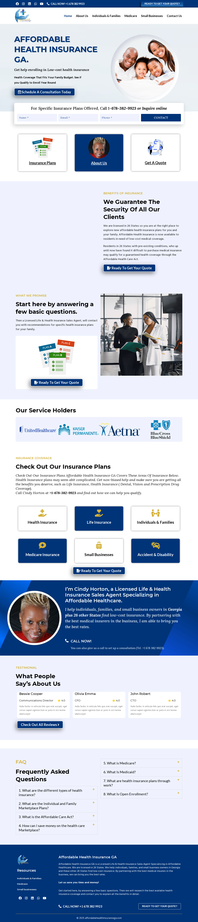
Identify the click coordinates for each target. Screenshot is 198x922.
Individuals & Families (106, 16)
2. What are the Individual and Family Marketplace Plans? (47, 805)
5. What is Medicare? (119, 763)
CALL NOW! (81, 641)
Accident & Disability (156, 554)
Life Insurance (99, 522)
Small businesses (26, 889)
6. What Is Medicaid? (119, 772)
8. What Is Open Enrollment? (125, 794)
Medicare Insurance (42, 554)
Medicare (131, 16)
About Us (82, 16)
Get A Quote (155, 162)
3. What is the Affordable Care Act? (46, 817)
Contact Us (174, 16)
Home (68, 16)
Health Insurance (42, 522)
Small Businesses (152, 16)
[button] (56, 792)
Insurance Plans (42, 162)
